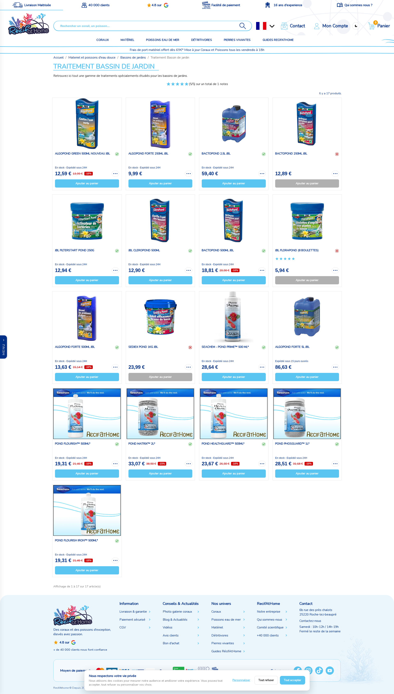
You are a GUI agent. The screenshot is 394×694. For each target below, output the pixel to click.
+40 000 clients (268, 635)
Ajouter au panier (87, 183)
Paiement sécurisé (132, 620)
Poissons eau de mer (162, 40)
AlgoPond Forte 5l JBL (292, 347)
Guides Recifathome (278, 40)
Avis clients (171, 635)
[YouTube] (330, 670)
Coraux (102, 40)
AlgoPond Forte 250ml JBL (148, 154)
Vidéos (167, 627)
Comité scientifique (270, 627)
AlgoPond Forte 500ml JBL (75, 347)
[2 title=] (173, 85)
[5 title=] (186, 85)
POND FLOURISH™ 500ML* (72, 444)
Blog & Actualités (175, 620)
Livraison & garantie (133, 612)
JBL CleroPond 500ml (144, 250)
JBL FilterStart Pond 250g (74, 250)
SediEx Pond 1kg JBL (143, 347)
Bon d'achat (171, 643)
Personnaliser (241, 680)
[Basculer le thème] (356, 26)
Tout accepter (292, 680)
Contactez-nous (310, 621)
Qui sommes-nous (269, 620)
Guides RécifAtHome (226, 651)
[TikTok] (319, 670)
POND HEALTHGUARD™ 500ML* (223, 444)
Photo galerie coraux (177, 612)
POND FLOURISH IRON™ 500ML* (76, 540)
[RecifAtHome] (72, 615)
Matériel (127, 40)
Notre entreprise (268, 612)
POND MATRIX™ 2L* (141, 444)
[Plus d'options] (115, 173)
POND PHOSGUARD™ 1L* (292, 444)
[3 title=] (177, 85)
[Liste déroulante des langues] (261, 26)
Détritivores (201, 40)
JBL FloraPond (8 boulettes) (296, 250)
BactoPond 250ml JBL (291, 154)
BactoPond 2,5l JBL (216, 154)
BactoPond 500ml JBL (218, 250)
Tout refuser (266, 680)
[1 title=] (168, 85)
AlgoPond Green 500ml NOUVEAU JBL (82, 154)
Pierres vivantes (237, 40)
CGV (122, 627)
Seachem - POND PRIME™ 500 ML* (225, 347)
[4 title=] (182, 85)
